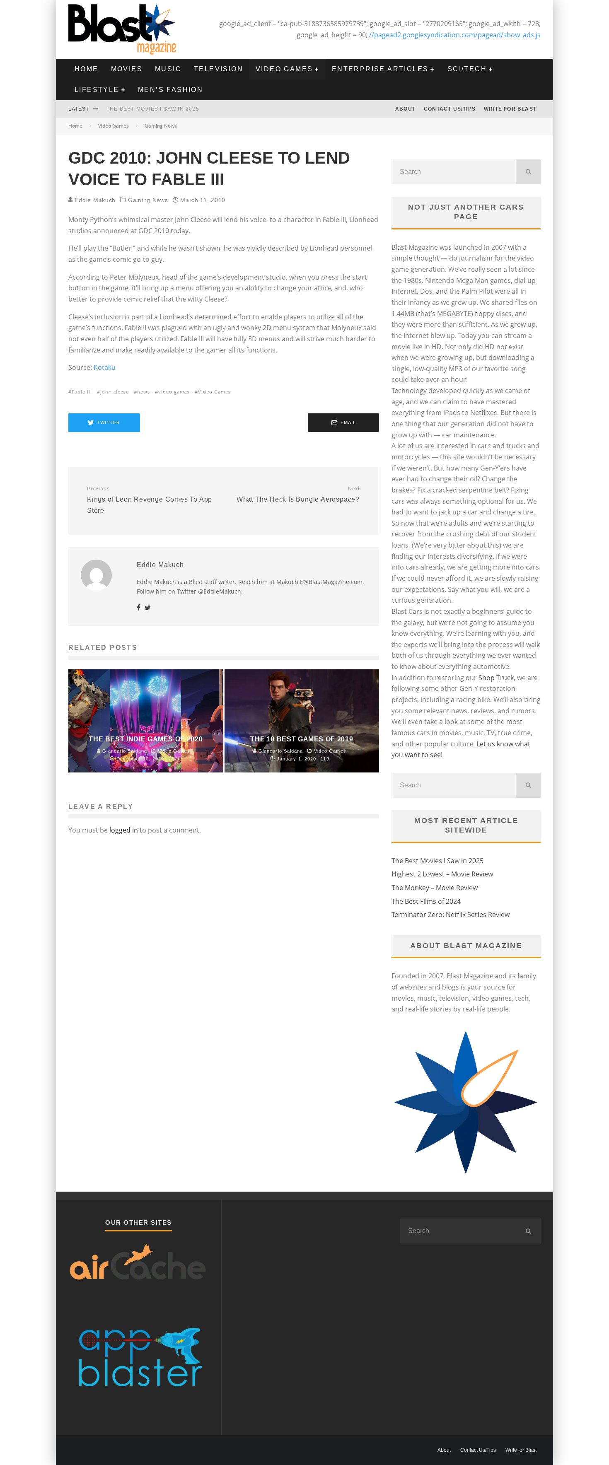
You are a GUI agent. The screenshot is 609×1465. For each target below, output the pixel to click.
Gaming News (148, 200)
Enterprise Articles (380, 68)
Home (87, 68)
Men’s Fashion (170, 89)
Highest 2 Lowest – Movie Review (442, 874)
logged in (123, 830)
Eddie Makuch (94, 200)
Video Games (284, 68)
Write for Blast (510, 109)
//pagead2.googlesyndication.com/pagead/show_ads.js (455, 34)
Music (168, 68)
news (143, 392)
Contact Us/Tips (450, 109)
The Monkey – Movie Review (435, 887)
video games (174, 392)
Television (218, 68)
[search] (528, 171)
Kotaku (105, 367)
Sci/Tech (467, 68)
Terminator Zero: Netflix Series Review (451, 914)
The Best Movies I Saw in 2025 (152, 109)
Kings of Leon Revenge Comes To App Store (149, 500)
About (405, 109)
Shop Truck (496, 677)
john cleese (114, 392)
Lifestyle (97, 89)
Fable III (82, 392)
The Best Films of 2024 (426, 901)
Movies (127, 68)
